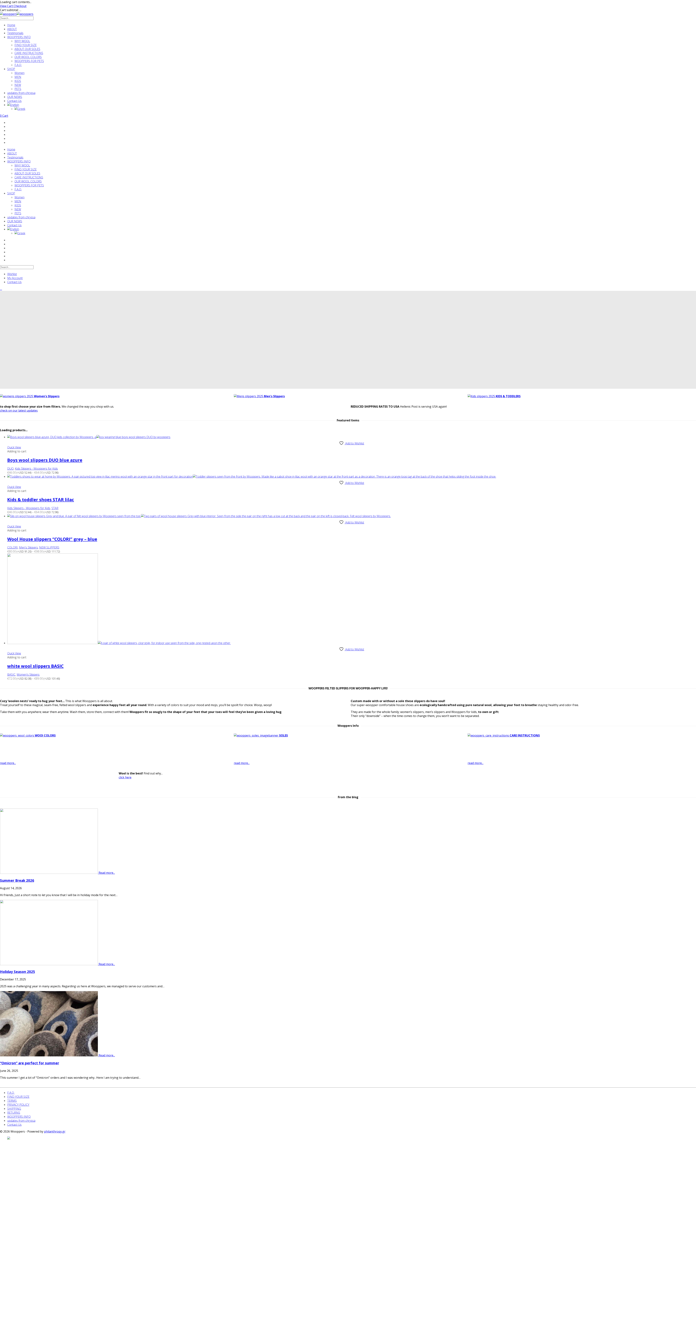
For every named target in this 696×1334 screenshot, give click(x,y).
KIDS (17, 81)
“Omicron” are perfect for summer (29, 1063)
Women (19, 73)
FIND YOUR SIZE (25, 45)
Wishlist (12, 274)
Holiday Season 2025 (17, 971)
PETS (17, 89)
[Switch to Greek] (355, 109)
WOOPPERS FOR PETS (29, 61)
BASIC (11, 675)
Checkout (20, 6)
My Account (15, 278)
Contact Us (14, 101)
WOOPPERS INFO (19, 37)
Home (11, 25)
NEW (17, 85)
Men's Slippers (28, 547)
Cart (4, 116)
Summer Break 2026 (17, 880)
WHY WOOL (22, 41)
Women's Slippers (28, 675)
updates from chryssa (21, 93)
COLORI (12, 547)
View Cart (7, 6)
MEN (17, 77)
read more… (190, 753)
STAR (54, 508)
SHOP (11, 69)
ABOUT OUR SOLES (27, 49)
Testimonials (15, 33)
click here (125, 777)
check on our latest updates (19, 411)
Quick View (14, 447)
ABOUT (12, 29)
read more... (8, 763)
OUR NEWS (14, 97)
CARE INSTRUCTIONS (28, 53)
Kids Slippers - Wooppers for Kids (36, 469)
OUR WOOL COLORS (28, 57)
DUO (10, 469)
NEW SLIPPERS (49, 547)
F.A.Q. (18, 65)
